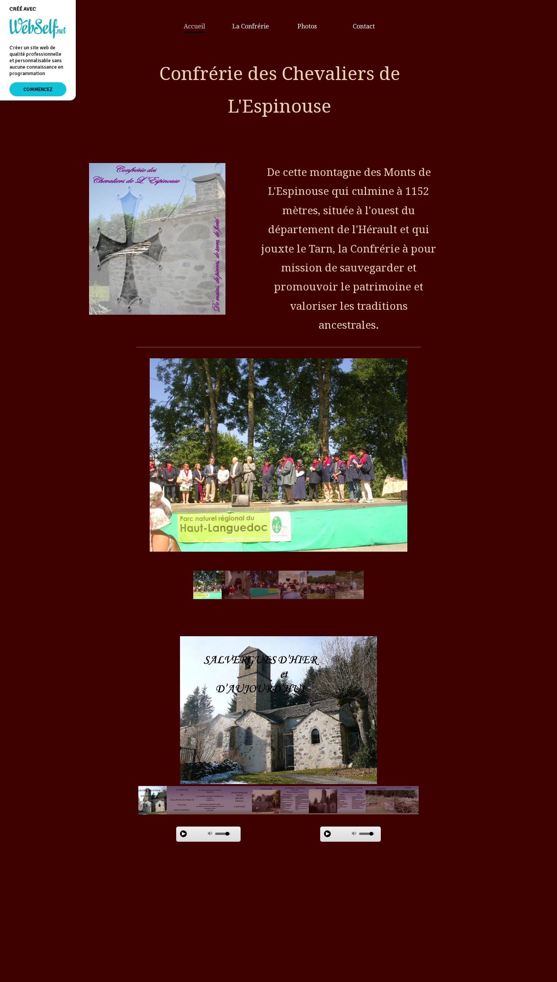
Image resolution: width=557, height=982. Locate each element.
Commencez (37, 89)
